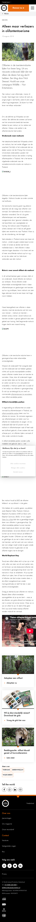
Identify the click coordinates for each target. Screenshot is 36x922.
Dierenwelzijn (17, 770)
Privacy (4, 874)
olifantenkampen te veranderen (21, 394)
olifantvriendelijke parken (10, 413)
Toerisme (6, 770)
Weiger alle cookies (18, 468)
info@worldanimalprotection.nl (11, 887)
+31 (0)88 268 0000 (10, 885)
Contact (5, 835)
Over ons (6, 813)
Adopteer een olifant (13, 678)
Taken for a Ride (7, 519)
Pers (3, 852)
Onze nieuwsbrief (8, 829)
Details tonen (18, 472)
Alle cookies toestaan (18, 463)
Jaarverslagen (6, 818)
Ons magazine (7, 824)
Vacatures (5, 840)
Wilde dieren (7, 775)
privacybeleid (19, 453)
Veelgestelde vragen (9, 846)
